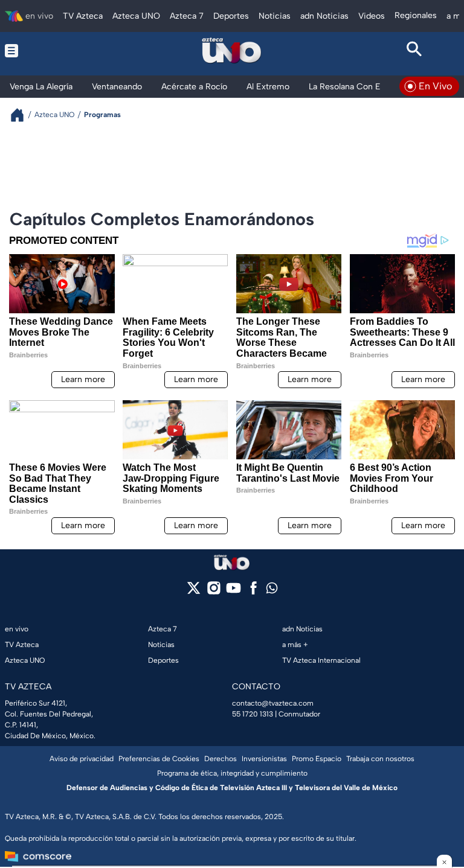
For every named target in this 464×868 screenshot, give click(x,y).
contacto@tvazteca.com (273, 703)
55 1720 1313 (252, 714)
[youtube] (233, 592)
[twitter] (193, 592)
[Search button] (414, 51)
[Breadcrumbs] (22, 115)
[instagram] (213, 592)
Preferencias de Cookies (158, 759)
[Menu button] (49, 51)
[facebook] (253, 592)
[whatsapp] (272, 590)
